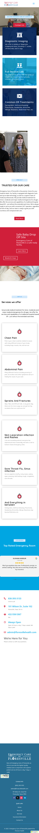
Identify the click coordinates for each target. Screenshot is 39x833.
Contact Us (19, 820)
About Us (19, 810)
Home (19, 807)
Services (19, 814)
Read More (19, 218)
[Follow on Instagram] (21, 797)
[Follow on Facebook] (14, 797)
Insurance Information (19, 817)
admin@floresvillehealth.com (19, 788)
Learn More (22, 251)
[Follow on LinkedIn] (24, 797)
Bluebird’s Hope (10, 258)
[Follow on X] (17, 797)
